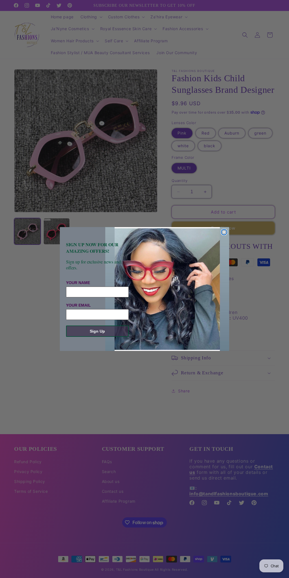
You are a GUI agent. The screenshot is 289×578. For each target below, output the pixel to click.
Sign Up (97, 331)
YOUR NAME (78, 282)
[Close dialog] (224, 232)
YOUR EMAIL (78, 305)
